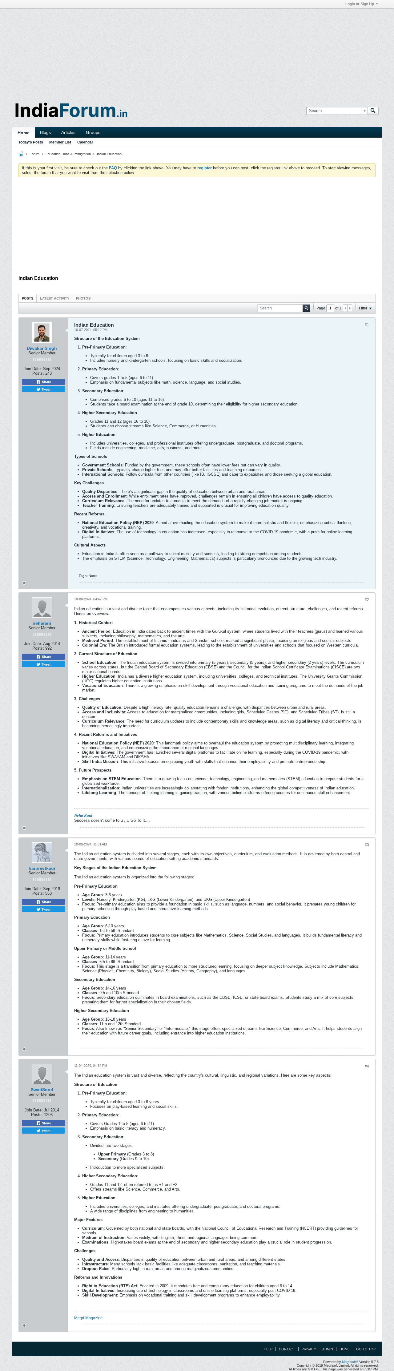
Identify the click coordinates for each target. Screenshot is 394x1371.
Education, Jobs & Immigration (68, 154)
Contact (287, 1349)
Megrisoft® (350, 1362)
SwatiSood (42, 1089)
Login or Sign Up (359, 4)
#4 (367, 1066)
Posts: (38, 373)
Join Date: (33, 368)
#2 (367, 600)
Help (268, 1349)
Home (24, 132)
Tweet (45, 389)
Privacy (309, 1349)
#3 (367, 845)
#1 (367, 325)
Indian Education (109, 154)
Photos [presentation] (83, 298)
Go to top (366, 1349)
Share (46, 382)
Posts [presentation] (27, 298)
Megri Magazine (88, 1318)
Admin (327, 1349)
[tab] (27, 298)
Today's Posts (30, 142)
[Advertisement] (197, 52)
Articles (68, 132)
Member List (60, 142)
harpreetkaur (42, 868)
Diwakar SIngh (42, 348)
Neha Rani (83, 815)
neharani (42, 623)
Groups (93, 132)
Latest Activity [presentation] (54, 298)
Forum (34, 154)
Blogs (45, 132)
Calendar (85, 142)
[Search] (373, 111)
